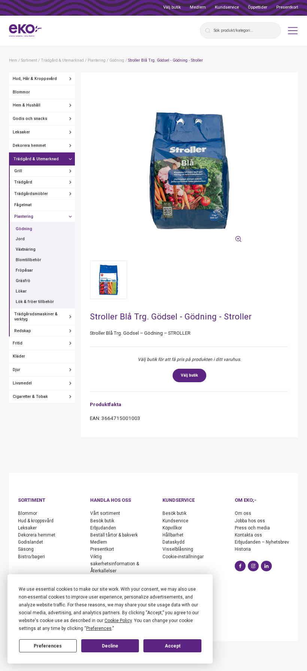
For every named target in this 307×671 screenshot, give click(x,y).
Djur (16, 369)
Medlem (198, 7)
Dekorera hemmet (29, 145)
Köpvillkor (172, 528)
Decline (110, 646)
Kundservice (227, 7)
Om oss (243, 513)
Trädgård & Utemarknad (36, 159)
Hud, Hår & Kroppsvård (35, 78)
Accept (172, 646)
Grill (18, 170)
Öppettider (257, 7)
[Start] (25, 30)
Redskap (22, 330)
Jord (20, 238)
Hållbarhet (172, 535)
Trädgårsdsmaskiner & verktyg (36, 317)
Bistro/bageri (31, 556)
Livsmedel (22, 383)
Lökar (21, 291)
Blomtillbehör (28, 259)
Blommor (21, 92)
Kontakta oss (248, 535)
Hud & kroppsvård (36, 520)
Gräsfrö (23, 280)
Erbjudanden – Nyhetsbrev (262, 542)
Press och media (252, 528)
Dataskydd (173, 542)
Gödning (24, 228)
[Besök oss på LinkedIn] (266, 566)
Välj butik (172, 7)
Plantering (23, 216)
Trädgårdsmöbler (31, 193)
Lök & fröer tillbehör (35, 301)
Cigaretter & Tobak (30, 396)
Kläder (19, 356)
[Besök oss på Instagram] (253, 566)
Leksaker (21, 132)
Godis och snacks (30, 118)
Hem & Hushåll (26, 105)
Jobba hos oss (250, 520)
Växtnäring (26, 249)
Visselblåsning (177, 549)
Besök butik (102, 520)
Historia (243, 549)
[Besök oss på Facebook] (240, 566)
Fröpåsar (24, 270)
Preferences (48, 646)
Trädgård (23, 182)
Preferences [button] (99, 628)
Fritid (17, 343)
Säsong (26, 549)
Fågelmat (22, 204)
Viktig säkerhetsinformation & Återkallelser (114, 563)
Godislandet (30, 542)
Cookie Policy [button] (118, 620)
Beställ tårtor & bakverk (114, 535)
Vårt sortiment (105, 513)
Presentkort (287, 7)
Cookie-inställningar (183, 556)
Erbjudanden (103, 528)
